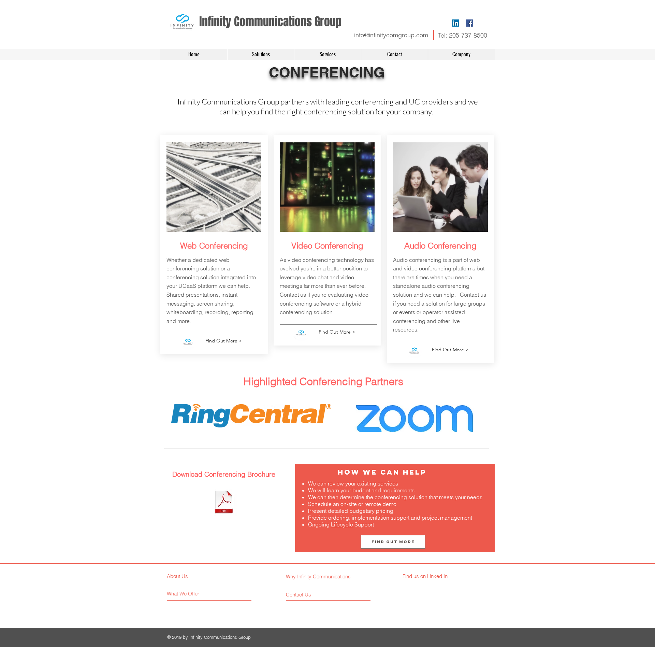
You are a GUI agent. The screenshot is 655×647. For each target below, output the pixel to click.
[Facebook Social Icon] (469, 23)
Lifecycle (342, 524)
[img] (251, 416)
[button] (327, 54)
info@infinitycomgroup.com (391, 35)
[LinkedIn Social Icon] (455, 23)
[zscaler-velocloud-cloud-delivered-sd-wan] (223, 503)
